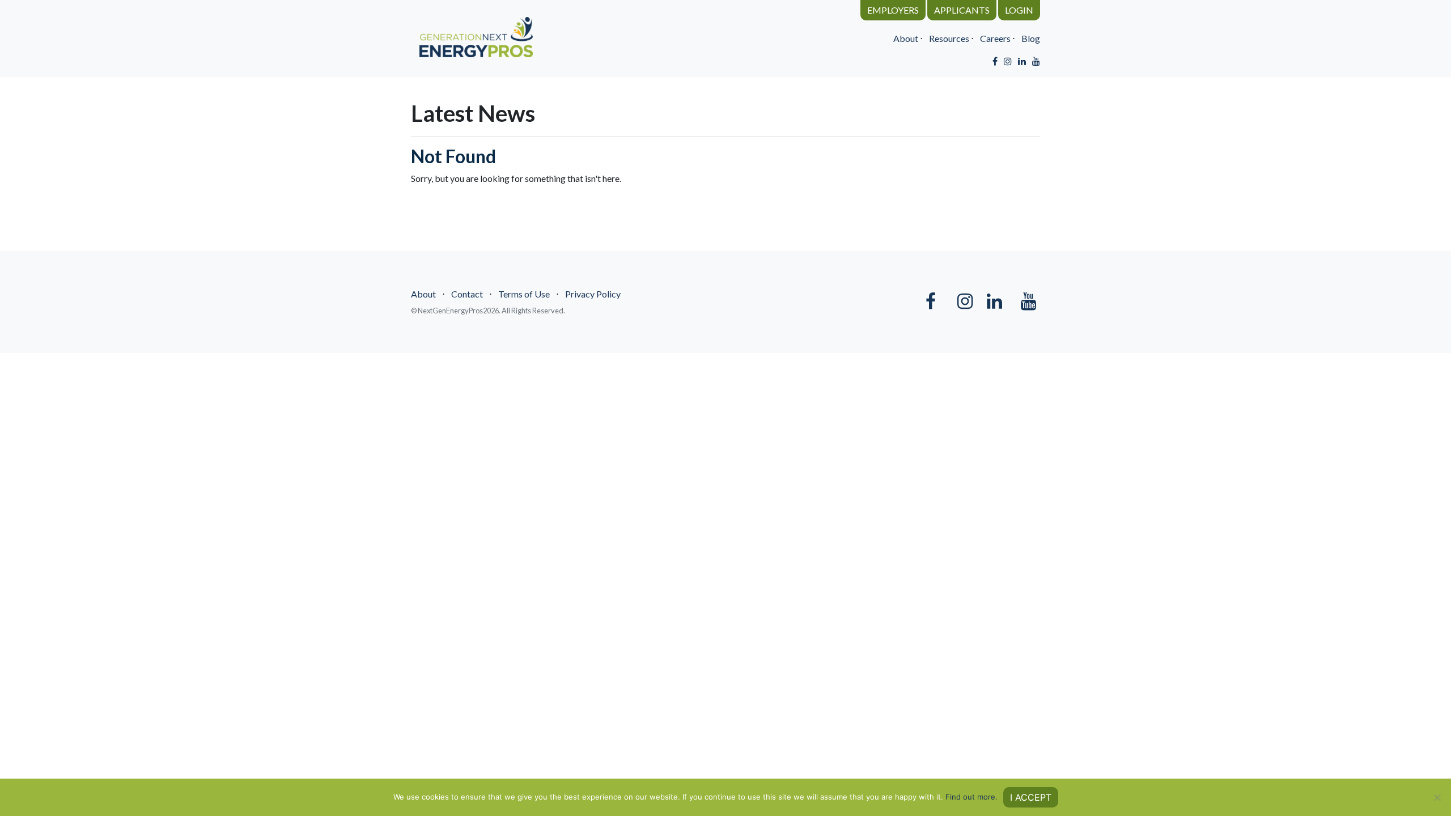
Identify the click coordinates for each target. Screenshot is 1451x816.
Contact (467, 293)
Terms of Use (524, 293)
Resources (949, 38)
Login (1019, 10)
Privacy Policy (593, 293)
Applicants (962, 10)
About (905, 38)
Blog (1030, 38)
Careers (995, 38)
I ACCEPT (1030, 797)
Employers (893, 10)
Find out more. (971, 796)
